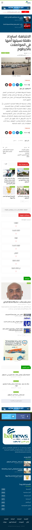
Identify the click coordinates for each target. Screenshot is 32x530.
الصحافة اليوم (12, 522)
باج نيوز (18, 526)
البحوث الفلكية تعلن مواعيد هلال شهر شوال (8, 151)
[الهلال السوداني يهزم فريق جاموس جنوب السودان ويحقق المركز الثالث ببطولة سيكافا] (27, 330)
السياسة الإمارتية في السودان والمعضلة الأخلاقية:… (12, 470)
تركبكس (15, 210)
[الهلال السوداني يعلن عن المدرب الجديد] (27, 323)
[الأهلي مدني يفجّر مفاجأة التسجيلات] (27, 316)
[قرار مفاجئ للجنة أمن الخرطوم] (23, 190)
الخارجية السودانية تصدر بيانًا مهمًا (14, 476)
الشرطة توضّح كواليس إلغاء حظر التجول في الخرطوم (16, 374)
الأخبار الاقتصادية (26, 505)
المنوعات (21, 522)
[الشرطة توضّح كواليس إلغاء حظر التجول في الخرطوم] (6, 19)
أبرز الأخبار (7, 52)
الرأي (29, 509)
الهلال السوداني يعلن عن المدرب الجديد (13, 322)
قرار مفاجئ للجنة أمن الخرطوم (16, 394)
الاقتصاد (6, 519)
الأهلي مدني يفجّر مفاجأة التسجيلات (14, 314)
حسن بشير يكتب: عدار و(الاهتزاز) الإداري (17, 301)
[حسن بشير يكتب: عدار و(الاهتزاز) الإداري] (16, 291)
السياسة (28, 499)
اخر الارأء (28, 283)
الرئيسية (3, 52)
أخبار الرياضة (27, 496)
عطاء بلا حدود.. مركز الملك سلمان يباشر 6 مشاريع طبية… (16, 385)
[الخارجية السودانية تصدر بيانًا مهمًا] (9, 190)
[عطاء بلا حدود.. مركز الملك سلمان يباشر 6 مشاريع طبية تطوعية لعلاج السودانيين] (6, 26)
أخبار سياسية (26, 186)
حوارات (5, 522)
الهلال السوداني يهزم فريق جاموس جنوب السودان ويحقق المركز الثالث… (12, 329)
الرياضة (13, 519)
